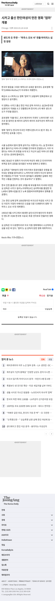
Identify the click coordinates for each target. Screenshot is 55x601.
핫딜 (3, 545)
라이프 (4, 525)
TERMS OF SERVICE (38, 581)
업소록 (4, 564)
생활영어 (5, 560)
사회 (3, 515)
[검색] (48, 3)
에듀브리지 (6, 555)
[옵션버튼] (51, 28)
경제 (3, 520)
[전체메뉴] (52, 3)
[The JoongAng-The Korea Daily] (11, 500)
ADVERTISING (12, 581)
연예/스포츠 (6, 530)
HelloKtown (7, 540)
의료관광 (5, 569)
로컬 (50, 359)
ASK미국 (5, 535)
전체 (43, 359)
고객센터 (5, 585)
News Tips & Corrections (17, 585)
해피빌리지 (6, 574)
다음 (51, 434)
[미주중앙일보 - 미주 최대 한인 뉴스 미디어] (9, 4)
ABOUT (4, 581)
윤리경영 (48, 581)
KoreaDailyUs (7, 550)
